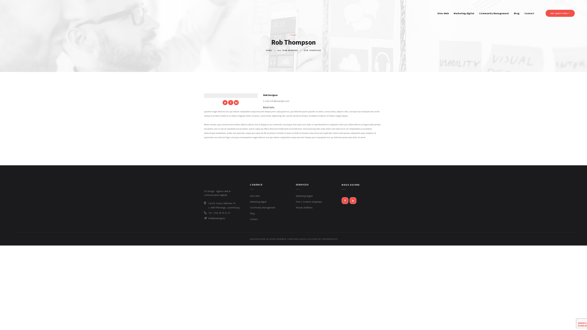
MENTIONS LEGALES (297, 239)
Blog (252, 213)
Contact (254, 219)
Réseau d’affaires (304, 207)
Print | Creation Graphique (309, 201)
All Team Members (288, 50)
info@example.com (279, 101)
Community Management (262, 207)
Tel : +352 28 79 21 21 (219, 212)
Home (269, 50)
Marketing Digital (304, 195)
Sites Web (255, 195)
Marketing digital (258, 201)
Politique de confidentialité (323, 239)
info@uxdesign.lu (216, 218)
